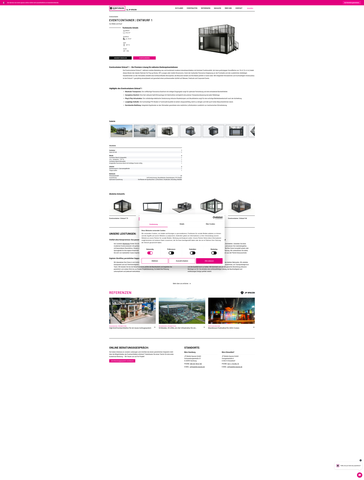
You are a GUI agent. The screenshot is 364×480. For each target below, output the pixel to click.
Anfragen (115, 222)
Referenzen (205, 8)
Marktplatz (126, 244)
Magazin (217, 8)
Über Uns (228, 8)
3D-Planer (179, 8)
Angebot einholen (120, 58)
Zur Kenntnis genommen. (351, 2)
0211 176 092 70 (233, 364)
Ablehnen (155, 261)
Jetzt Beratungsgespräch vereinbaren (122, 361)
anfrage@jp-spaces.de (197, 367)
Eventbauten (192, 8)
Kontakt (239, 8)
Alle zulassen (209, 261)
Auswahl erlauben (182, 261)
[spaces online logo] (123, 8)
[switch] (171, 252)
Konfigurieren (144, 58)
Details (129, 222)
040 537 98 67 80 (196, 364)
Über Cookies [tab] (210, 224)
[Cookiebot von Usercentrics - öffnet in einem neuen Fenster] (214, 217)
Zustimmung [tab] (153, 224)
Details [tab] (182, 224)
